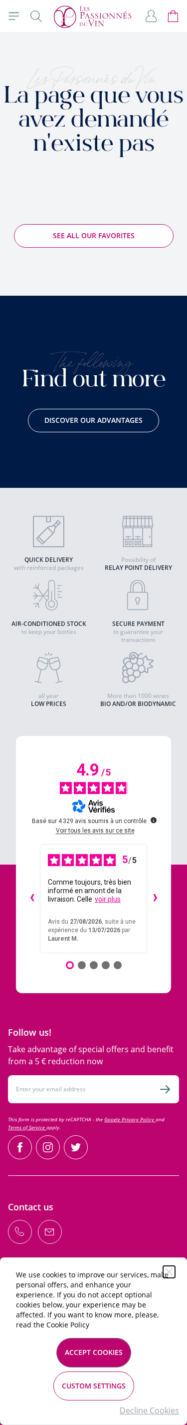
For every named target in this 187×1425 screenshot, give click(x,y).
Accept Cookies (94, 1352)
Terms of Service (27, 1127)
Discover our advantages (93, 420)
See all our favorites (94, 235)
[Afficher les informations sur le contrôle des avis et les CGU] (154, 820)
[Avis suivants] (155, 899)
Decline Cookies (149, 1410)
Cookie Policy (67, 1324)
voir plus (108, 899)
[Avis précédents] (32, 899)
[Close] (169, 1272)
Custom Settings (94, 1385)
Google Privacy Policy (130, 1119)
